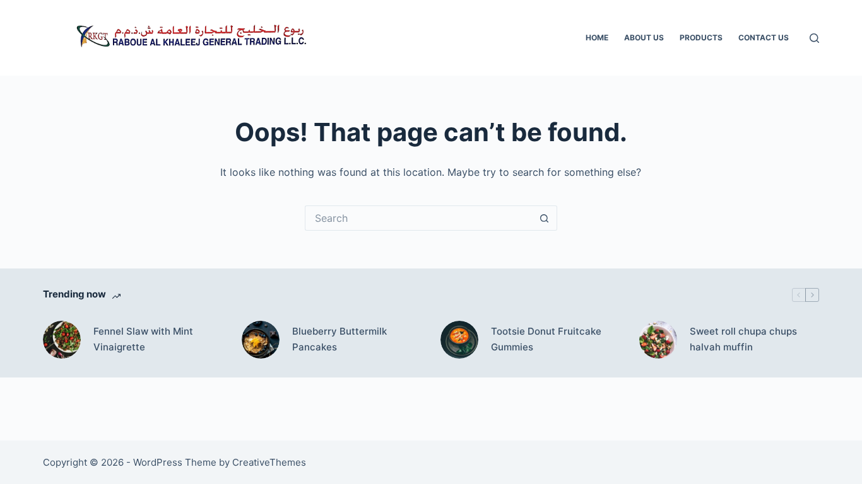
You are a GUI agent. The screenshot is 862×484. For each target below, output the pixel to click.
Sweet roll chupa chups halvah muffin (743, 339)
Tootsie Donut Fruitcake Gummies (546, 339)
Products (701, 37)
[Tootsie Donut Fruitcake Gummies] (459, 340)
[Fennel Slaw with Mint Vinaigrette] (62, 340)
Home (597, 37)
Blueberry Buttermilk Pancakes (339, 339)
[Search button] (544, 218)
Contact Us (763, 37)
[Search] (814, 38)
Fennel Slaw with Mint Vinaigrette (143, 339)
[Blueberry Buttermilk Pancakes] (261, 340)
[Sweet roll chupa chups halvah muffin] (658, 340)
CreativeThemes (269, 462)
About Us (644, 37)
